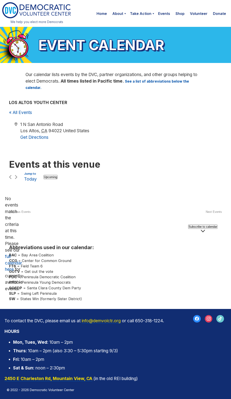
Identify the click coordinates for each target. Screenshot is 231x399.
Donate (219, 13)
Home (102, 13)
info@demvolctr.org (101, 320)
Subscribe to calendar (203, 226)
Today (30, 179)
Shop (180, 13)
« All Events (20, 112)
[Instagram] (208, 318)
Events (164, 13)
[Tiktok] (220, 318)
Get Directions (34, 137)
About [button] (117, 13)
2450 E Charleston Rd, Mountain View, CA (48, 378)
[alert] (12, 244)
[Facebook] (197, 318)
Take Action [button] (140, 13)
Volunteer (199, 13)
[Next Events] (16, 177)
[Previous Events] (10, 177)
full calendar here (13, 263)
